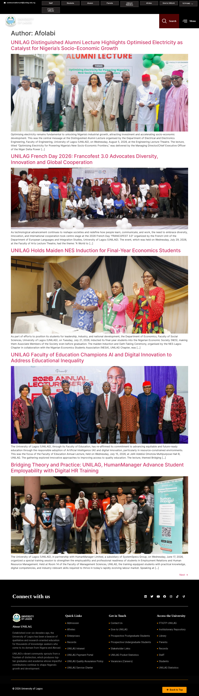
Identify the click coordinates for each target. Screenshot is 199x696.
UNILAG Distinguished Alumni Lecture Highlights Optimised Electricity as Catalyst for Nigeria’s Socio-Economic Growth (97, 45)
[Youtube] (158, 596)
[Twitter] (152, 596)
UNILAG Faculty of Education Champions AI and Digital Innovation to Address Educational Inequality (91, 358)
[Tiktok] (177, 596)
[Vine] (184, 596)
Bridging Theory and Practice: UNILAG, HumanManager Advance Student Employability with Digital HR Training (97, 468)
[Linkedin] (145, 596)
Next (183, 574)
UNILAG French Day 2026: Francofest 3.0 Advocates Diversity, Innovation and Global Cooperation (84, 159)
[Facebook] (164, 596)
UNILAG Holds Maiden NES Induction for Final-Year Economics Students (96, 250)
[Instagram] (171, 596)
